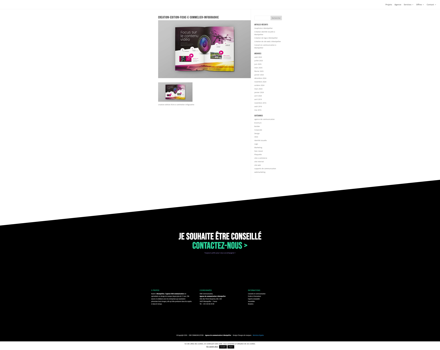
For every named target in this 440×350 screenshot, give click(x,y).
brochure (257, 123)
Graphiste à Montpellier (263, 28)
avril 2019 (258, 99)
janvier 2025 (259, 75)
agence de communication (264, 119)
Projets (388, 5)
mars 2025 (258, 68)
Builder (257, 126)
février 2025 (259, 71)
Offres (419, 5)
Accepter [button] (223, 346)
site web (257, 165)
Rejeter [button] (231, 346)
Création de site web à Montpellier (267, 41)
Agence (398, 5)
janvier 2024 (259, 92)
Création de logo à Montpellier (266, 38)
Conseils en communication (256, 294)
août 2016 (258, 106)
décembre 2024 (260, 78)
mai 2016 (257, 110)
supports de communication (265, 168)
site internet (259, 161)
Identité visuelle (260, 140)
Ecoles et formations (254, 296)
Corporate (258, 130)
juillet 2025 (258, 60)
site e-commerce (260, 158)
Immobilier (251, 301)
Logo (256, 144)
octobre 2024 (259, 85)
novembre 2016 (260, 103)
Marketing (258, 147)
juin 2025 (257, 64)
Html (256, 137)
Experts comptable (254, 299)
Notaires (250, 304)
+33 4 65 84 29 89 (208, 304)
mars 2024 (258, 89)
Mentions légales (258, 335)
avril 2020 (258, 96)
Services (407, 5)
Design (257, 133)
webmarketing (259, 172)
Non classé (258, 151)
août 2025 (258, 57)
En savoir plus (212, 347)
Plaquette (258, 154)
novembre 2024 (260, 82)
